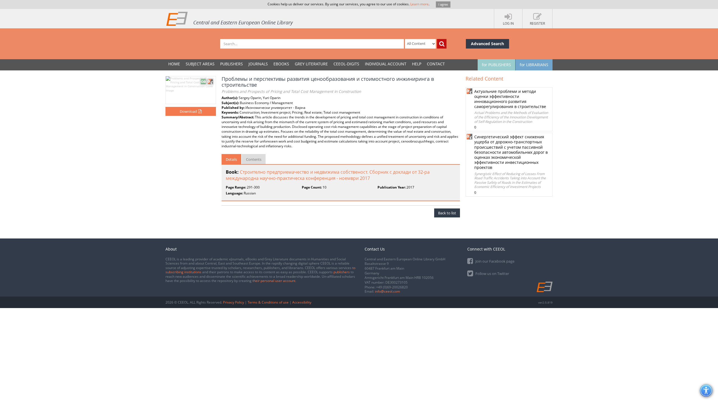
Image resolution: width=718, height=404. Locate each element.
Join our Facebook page (494, 261)
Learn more (419, 4)
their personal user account (273, 280)
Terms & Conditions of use (268, 302)
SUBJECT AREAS (200, 63)
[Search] (442, 44)
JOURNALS (258, 63)
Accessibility (301, 302)
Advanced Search (487, 43)
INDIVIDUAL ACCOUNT (385, 63)
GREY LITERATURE (311, 63)
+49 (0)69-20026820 (392, 287)
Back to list (447, 212)
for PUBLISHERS (496, 64)
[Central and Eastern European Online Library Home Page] (229, 18)
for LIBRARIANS (534, 64)
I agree (443, 4)
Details (231, 159)
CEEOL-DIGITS (346, 63)
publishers (341, 272)
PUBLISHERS (231, 63)
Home (174, 63)
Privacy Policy (233, 302)
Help (416, 63)
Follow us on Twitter (492, 273)
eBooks (281, 63)
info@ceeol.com (387, 291)
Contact (436, 63)
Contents (253, 159)
